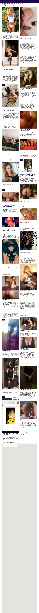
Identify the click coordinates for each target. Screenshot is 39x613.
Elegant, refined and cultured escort (27, 89)
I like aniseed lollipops (25, 129)
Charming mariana (7, 32)
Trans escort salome (25, 290)
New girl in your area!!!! (25, 152)
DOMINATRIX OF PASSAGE (26, 251)
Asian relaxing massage (25, 389)
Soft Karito (22, 330)
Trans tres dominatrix (25, 37)
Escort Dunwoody (7, 350)
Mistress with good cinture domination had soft (9, 206)
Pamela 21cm (23, 419)
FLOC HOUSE (4, 1)
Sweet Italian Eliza (7, 152)
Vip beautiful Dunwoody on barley (28, 200)
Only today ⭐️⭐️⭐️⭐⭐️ (8, 299)
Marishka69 (5, 183)
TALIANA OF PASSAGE (25, 348)
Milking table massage (6, 3)
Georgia (17, 3)
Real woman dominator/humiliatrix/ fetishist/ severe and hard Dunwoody (27, 174)
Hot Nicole (5, 389)
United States (13, 3)
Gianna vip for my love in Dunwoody (8, 67)
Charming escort (7, 264)
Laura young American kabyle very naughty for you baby (10, 228)
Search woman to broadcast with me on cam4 (10, 434)
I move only (23, 221)
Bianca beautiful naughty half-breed (10, 108)
